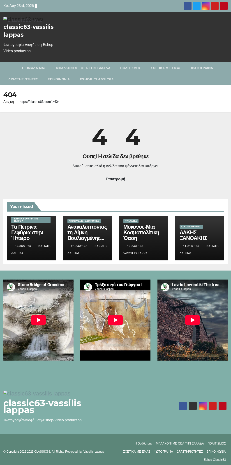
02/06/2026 (23, 246)
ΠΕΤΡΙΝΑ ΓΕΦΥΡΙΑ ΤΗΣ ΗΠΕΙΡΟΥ (25, 219)
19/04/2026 (135, 246)
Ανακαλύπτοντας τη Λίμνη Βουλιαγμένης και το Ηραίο (87, 235)
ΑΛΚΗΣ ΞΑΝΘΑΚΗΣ (193, 235)
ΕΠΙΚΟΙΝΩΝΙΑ (59, 79)
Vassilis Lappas (93, 451)
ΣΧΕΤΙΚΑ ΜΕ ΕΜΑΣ (166, 68)
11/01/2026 (191, 246)
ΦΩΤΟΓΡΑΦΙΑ (202, 68)
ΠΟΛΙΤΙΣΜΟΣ (130, 68)
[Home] (10, 68)
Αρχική (8, 102)
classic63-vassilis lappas (42, 406)
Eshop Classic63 (97, 79)
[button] (225, 73)
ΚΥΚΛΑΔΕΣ (131, 221)
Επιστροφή (115, 179)
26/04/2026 (79, 246)
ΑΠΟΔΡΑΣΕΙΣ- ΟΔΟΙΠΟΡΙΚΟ (84, 221)
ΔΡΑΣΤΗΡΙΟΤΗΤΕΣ (23, 79)
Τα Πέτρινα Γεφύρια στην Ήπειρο (27, 232)
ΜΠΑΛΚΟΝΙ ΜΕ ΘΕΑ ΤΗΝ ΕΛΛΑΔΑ (83, 68)
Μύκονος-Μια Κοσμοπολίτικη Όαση (141, 232)
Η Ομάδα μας (34, 68)
